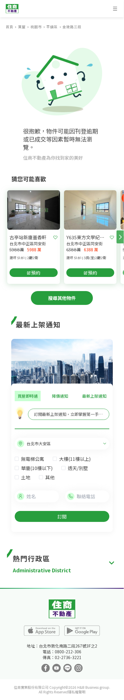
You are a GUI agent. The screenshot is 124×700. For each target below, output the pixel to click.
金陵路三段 (72, 26)
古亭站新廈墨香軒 (28, 237)
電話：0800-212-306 (62, 651)
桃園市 (36, 26)
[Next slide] (120, 237)
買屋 (22, 26)
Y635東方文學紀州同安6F (87, 237)
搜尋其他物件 (62, 298)
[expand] (111, 563)
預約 (35, 272)
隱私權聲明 (76, 691)
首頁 (9, 26)
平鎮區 (52, 26)
